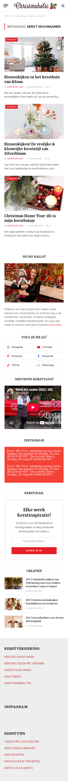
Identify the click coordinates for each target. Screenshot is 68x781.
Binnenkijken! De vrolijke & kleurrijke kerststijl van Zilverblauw (29, 149)
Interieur (11, 40)
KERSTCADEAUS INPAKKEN (19, 748)
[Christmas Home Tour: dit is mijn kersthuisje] (34, 193)
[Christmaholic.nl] (35, 5)
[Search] (63, 6)
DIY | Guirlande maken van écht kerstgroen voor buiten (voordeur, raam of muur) (43, 583)
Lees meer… (55, 324)
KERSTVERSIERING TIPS (17, 683)
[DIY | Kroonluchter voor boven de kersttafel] (14, 622)
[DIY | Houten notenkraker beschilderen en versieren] (14, 604)
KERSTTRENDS (12, 676)
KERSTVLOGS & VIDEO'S (18, 768)
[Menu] (5, 6)
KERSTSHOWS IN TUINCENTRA (22, 761)
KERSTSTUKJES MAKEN (17, 670)
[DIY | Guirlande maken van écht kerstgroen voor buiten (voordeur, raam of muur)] (14, 583)
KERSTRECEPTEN (14, 754)
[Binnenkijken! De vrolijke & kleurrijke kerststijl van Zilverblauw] (34, 121)
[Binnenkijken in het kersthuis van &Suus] (34, 54)
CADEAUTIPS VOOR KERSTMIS (21, 741)
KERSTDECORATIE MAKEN (19, 657)
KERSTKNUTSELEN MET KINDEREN (24, 663)
